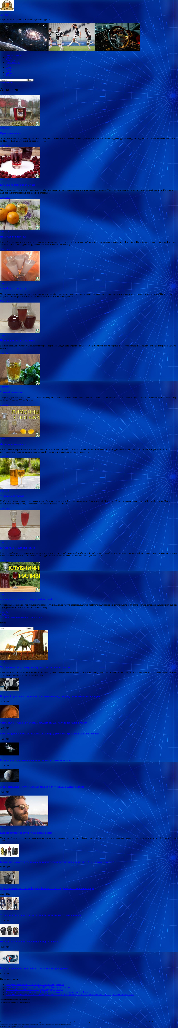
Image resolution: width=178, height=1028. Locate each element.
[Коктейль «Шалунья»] (89, 266)
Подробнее (5, 145)
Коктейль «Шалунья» (13, 288)
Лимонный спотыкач (13, 443)
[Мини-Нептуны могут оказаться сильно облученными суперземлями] (9, 781)
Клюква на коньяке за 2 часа (17, 184)
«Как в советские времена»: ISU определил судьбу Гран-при (34, 989)
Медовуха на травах (12, 495)
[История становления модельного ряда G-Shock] (9, 936)
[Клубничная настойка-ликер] (89, 525)
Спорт (9, 72)
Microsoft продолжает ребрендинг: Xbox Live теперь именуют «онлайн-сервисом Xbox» (47, 992)
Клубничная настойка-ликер (17, 547)
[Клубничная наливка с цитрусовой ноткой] (89, 577)
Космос (9, 65)
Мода (8, 67)
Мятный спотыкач (11, 392)
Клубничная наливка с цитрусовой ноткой (26, 599)
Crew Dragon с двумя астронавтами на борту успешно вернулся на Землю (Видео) (49, 733)
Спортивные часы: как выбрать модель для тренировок (34, 968)
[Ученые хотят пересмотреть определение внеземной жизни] (24, 659)
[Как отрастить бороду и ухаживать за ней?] (24, 825)
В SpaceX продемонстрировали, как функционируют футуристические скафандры (50, 696)
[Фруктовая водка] (89, 110)
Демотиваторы (13, 62)
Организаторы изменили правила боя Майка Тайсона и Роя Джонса (38, 987)
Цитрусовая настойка (13, 236)
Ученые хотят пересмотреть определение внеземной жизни (35, 667)
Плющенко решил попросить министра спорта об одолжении (35, 984)
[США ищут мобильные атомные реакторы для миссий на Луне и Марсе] (9, 717)
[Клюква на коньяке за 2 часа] (89, 162)
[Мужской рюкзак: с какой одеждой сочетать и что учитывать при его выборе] (9, 883)
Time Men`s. (5, 15)
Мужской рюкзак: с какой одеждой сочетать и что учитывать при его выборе (47, 888)
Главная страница (14, 55)
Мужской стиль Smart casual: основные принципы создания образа (40, 914)
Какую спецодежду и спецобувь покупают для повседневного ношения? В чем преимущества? (57, 861)
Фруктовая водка (10, 133)
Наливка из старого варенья (17, 340)
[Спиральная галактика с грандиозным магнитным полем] (9, 755)
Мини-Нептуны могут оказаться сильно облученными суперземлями (42, 786)
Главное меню (6, 82)
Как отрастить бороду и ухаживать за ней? (26, 832)
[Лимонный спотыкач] (89, 421)
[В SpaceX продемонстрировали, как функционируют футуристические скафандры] (9, 690)
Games (9, 57)
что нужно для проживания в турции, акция (21, 617)
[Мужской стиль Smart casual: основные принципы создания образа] (9, 909)
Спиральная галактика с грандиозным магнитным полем (35, 760)
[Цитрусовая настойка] (89, 214)
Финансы (10, 75)
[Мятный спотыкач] (89, 370)
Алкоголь (10, 60)
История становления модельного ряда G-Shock (29, 941)
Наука (8, 70)
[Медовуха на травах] (89, 473)
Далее (6, 614)
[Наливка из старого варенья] (89, 318)
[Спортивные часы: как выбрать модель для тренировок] (9, 963)
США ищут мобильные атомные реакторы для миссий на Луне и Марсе (43, 722)
